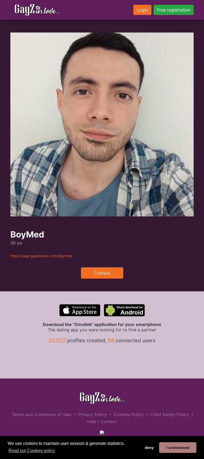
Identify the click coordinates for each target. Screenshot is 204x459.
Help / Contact (102, 421)
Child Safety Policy (170, 414)
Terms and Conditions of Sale (41, 414)
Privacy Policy (92, 414)
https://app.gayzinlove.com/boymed (41, 256)
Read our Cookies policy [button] (31, 450)
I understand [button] (177, 447)
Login (142, 10)
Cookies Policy (129, 414)
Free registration (173, 10)
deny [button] (149, 447)
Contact (102, 273)
